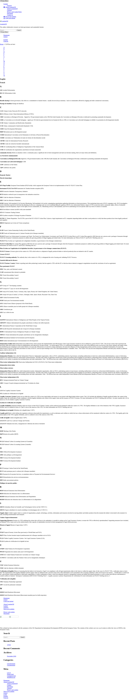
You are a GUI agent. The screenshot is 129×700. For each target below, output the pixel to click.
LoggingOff (3, 24)
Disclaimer (10, 13)
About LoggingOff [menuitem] (9, 682)
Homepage (7, 35)
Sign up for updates (9, 609)
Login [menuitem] (5, 694)
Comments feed (11, 676)
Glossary (9, 10)
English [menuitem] (6, 696)
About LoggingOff (12, 8)
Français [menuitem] (6, 698)
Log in (9, 672)
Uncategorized (11, 663)
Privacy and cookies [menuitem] (12, 690)
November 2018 (11, 656)
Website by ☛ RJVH (123, 631)
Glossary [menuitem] (9, 688)
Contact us (10, 15)
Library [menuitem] (6, 693)
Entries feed (10, 674)
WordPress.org (11, 677)
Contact (6, 606)
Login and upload (8, 601)
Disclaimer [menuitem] (10, 686)
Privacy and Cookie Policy (14, 12)
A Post (9, 645)
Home (1, 44)
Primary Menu (4, 1)
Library (6, 36)
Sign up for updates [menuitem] (9, 691)
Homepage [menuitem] (7, 680)
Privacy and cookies (9, 612)
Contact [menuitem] (9, 685)
